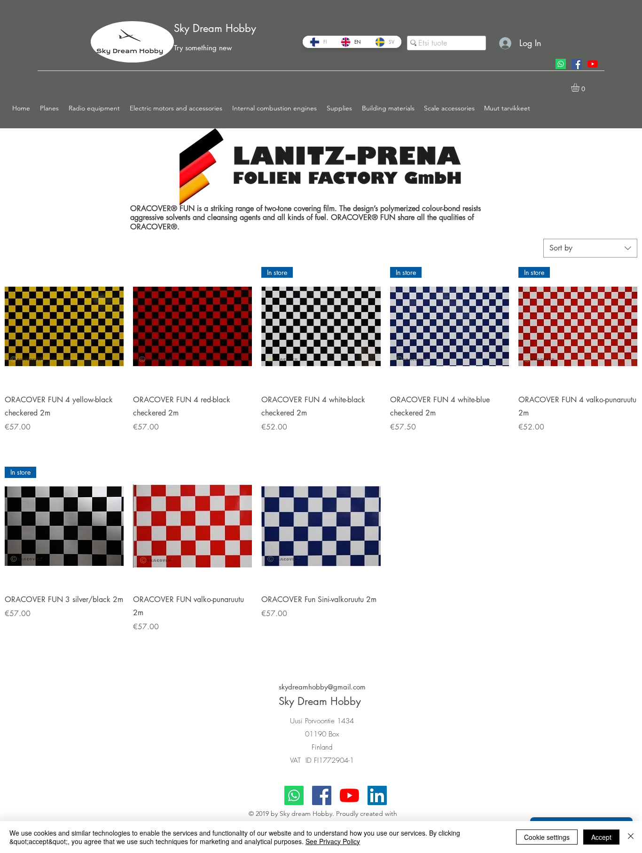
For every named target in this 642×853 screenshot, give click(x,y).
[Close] (630, 837)
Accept (601, 837)
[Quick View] (64, 326)
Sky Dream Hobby (215, 28)
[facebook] (577, 64)
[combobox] (590, 248)
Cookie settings (547, 837)
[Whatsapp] (561, 64)
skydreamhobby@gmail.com (322, 686)
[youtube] (592, 64)
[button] (49, 108)
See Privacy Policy (332, 841)
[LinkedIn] (377, 795)
